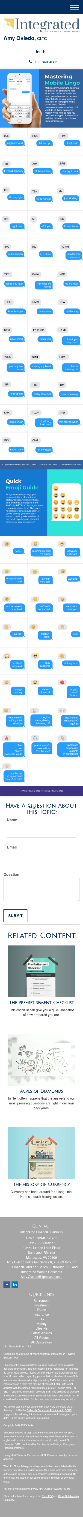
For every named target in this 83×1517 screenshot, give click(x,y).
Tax (41, 1319)
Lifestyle (41, 1328)
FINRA (63, 1432)
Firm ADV (47, 1496)
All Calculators (41, 1342)
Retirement (41, 1300)
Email (12, 847)
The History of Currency (41, 1184)
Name (12, 819)
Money (42, 1323)
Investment (41, 1305)
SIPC (70, 1432)
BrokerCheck (10, 1357)
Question (11, 874)
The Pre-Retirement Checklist (41, 1002)
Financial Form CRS (20, 1346)
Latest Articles (41, 1332)
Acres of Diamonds (41, 1091)
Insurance (41, 1314)
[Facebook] (44, 51)
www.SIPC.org (62, 1488)
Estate (41, 1309)
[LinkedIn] (37, 51)
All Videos (41, 1337)
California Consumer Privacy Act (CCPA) (49, 1410)
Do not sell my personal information (29, 1418)
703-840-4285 (45, 61)
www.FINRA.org (41, 1488)
